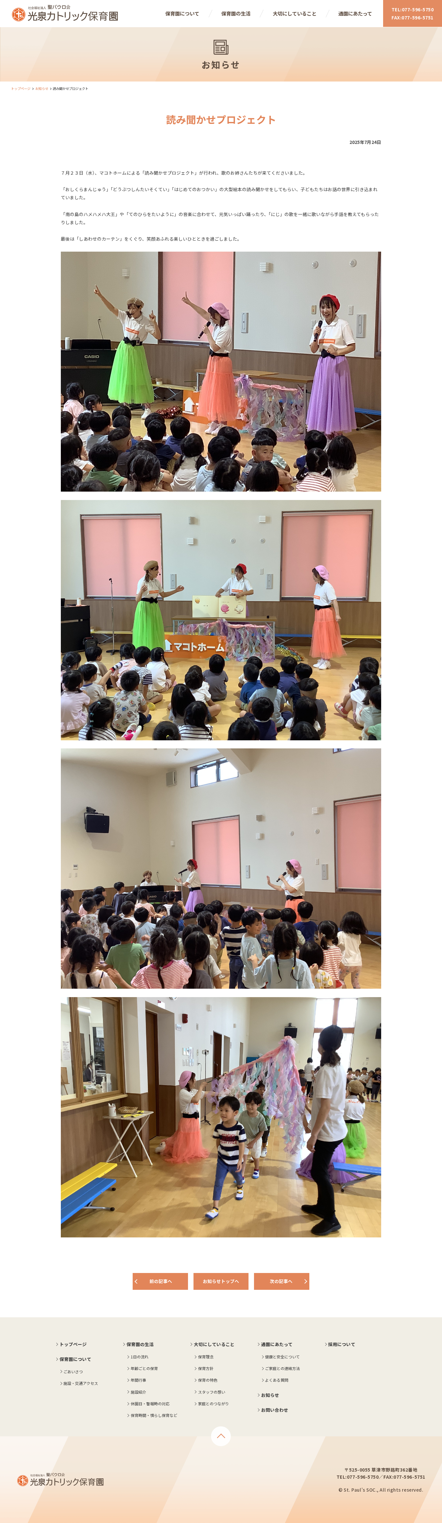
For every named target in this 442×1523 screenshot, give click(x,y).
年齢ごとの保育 (144, 1368)
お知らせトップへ (221, 1281)
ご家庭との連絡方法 (282, 1368)
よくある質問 (276, 1380)
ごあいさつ (73, 1371)
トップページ (20, 88)
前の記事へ (160, 1281)
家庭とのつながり (213, 1403)
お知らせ (41, 88)
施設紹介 (138, 1392)
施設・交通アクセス (80, 1383)
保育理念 (206, 1356)
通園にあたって (355, 13)
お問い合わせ (274, 1410)
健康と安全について (282, 1356)
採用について (341, 1344)
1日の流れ (140, 1356)
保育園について (182, 13)
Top (221, 1436)
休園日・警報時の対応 (150, 1403)
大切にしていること (294, 13)
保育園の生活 (235, 13)
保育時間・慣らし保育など (154, 1415)
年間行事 (138, 1380)
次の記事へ (281, 1281)
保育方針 (206, 1368)
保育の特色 (207, 1380)
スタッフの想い (211, 1392)
